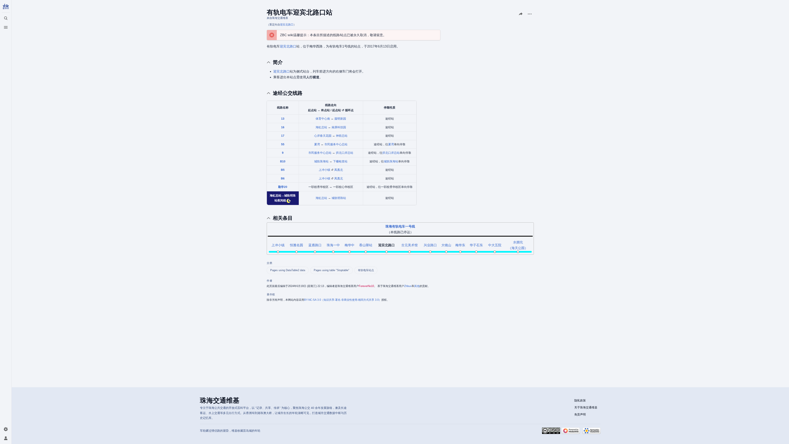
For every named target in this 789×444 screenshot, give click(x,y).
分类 (269, 263)
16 (282, 127)
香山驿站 (365, 245)
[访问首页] (6, 6)
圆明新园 (340, 118)
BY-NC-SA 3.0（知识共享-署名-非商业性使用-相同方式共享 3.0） (342, 299)
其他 (417, 286)
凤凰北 (338, 169)
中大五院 (494, 245)
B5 (283, 169)
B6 (283, 178)
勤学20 (282, 186)
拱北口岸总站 (344, 152)
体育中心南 (323, 118)
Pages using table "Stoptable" (331, 270)
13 (282, 118)
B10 (282, 161)
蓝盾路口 (315, 245)
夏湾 (317, 144)
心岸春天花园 (322, 135)
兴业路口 (430, 245)
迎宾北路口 (286, 24)
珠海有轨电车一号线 (400, 226)
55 (282, 144)
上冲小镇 (324, 169)
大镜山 (446, 245)
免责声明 (580, 414)
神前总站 (341, 135)
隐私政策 (580, 400)
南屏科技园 (339, 127)
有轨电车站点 (366, 270)
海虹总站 (321, 127)
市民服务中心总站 (335, 144)
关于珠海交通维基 (585, 407)
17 (282, 135)
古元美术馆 (409, 245)
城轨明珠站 (339, 198)
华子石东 (476, 245)
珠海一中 (333, 245)
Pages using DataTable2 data (287, 270)
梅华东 (460, 245)
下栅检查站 (340, 161)
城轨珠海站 (321, 161)
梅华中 (349, 245)
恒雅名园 (296, 245)
